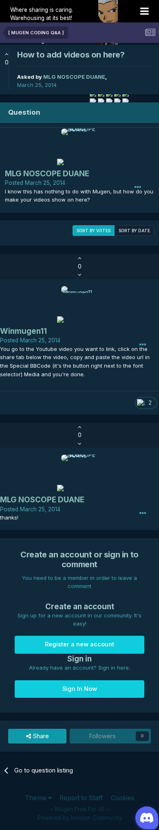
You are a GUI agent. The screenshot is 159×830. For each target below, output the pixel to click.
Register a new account (79, 644)
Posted (35, 183)
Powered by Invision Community (80, 817)
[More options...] (138, 187)
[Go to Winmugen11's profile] (79, 304)
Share (40, 736)
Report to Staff (81, 798)
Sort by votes (93, 230)
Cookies (123, 798)
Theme (36, 798)
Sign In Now (79, 688)
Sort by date (134, 230)
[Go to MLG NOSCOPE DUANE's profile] (79, 147)
